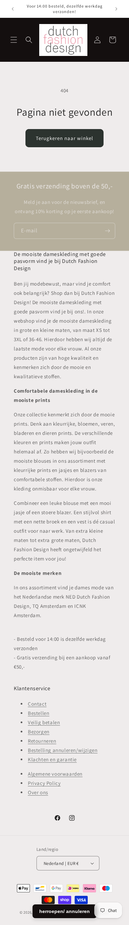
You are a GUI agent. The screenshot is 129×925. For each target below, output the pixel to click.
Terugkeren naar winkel (64, 138)
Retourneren (42, 741)
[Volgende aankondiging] (116, 8)
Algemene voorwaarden (55, 774)
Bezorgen (39, 731)
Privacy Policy (44, 783)
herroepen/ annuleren (64, 911)
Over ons (38, 792)
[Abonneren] (107, 231)
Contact (37, 704)
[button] (13, 39)
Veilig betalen (44, 722)
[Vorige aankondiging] (12, 8)
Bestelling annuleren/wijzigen (62, 750)
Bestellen (38, 713)
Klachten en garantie (52, 759)
